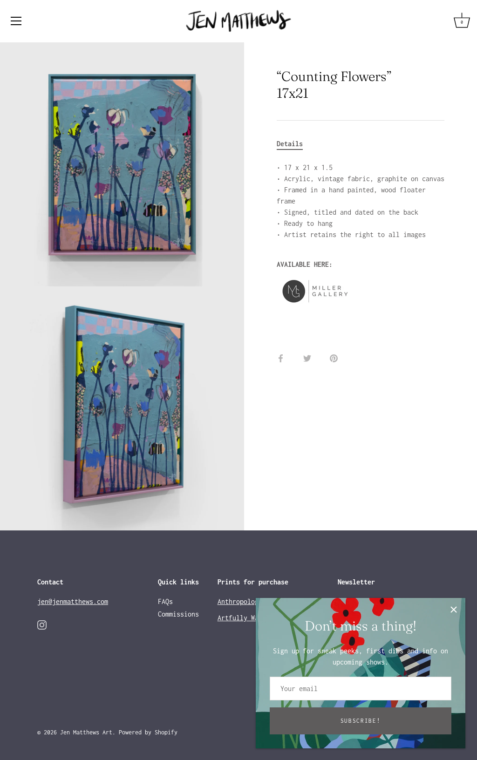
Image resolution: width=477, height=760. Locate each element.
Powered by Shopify (148, 732)
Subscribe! (361, 721)
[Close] (453, 609)
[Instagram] (42, 624)
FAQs (165, 601)
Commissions (178, 614)
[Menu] (16, 21)
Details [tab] (290, 144)
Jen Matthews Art (86, 732)
